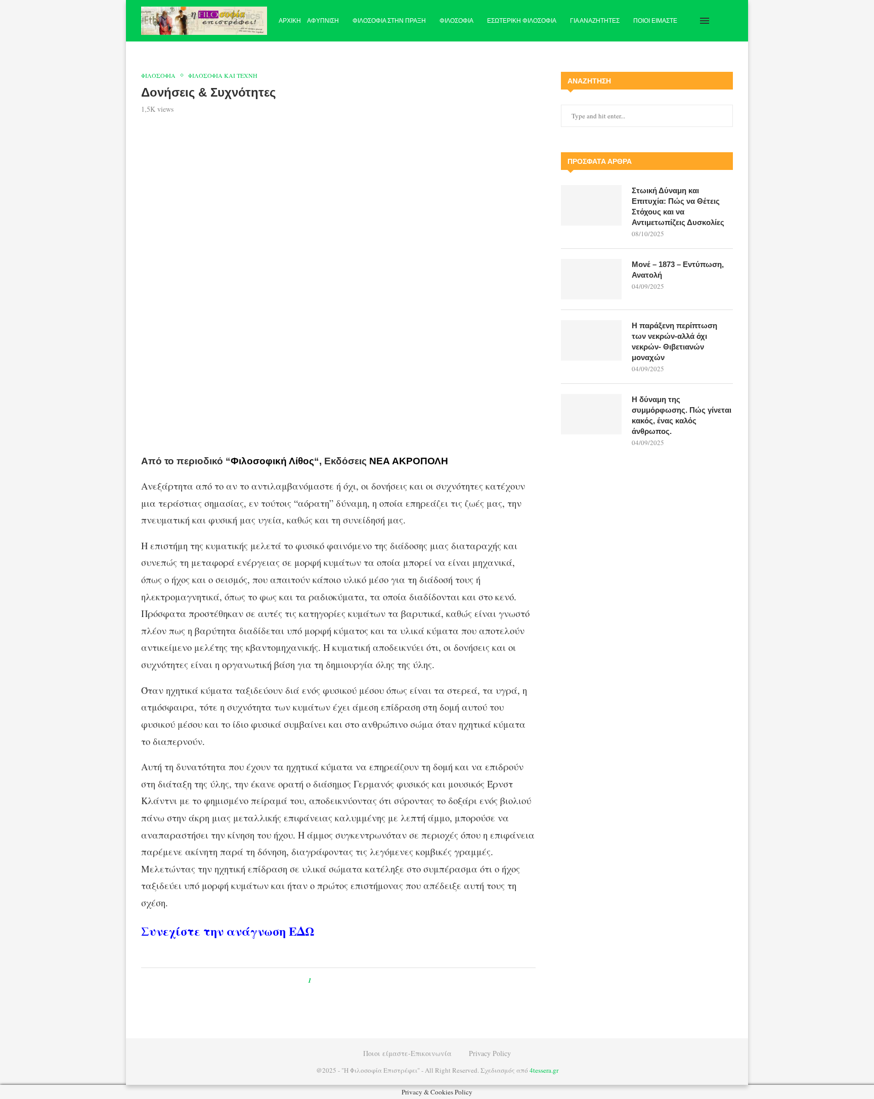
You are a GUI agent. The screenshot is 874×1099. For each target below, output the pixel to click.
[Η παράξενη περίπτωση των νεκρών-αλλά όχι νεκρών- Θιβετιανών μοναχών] (591, 340)
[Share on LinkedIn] (352, 980)
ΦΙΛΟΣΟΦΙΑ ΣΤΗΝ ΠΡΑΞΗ (389, 20)
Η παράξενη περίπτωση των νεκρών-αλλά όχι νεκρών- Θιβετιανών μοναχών (674, 341)
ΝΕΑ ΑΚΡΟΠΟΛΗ (408, 461)
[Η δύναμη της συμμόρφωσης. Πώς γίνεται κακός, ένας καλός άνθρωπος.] (591, 414)
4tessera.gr (544, 1070)
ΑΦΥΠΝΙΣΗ (323, 20)
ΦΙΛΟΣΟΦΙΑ (456, 20)
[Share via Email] (361, 980)
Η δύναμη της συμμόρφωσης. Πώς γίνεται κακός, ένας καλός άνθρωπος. (681, 415)
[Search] (728, 21)
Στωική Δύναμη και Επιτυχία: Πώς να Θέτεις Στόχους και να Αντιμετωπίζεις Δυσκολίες (678, 206)
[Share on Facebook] (328, 980)
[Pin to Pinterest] (342, 980)
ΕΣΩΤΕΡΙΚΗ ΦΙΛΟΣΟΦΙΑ (521, 20)
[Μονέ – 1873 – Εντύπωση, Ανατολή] (591, 279)
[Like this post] (317, 980)
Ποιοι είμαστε (655, 20)
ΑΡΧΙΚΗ (290, 20)
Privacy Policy (490, 1053)
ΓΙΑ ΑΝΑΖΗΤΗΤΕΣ (595, 20)
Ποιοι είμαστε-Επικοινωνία (407, 1053)
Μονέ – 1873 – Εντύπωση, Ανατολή (678, 269)
